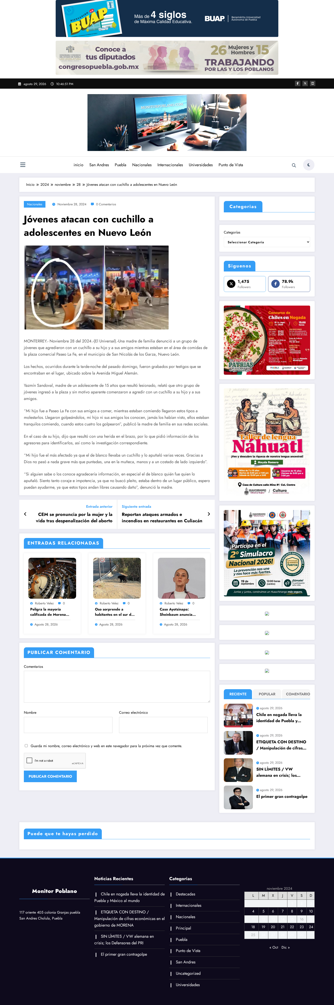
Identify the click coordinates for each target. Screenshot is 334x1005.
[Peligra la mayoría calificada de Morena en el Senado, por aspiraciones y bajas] (52, 577)
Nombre (30, 712)
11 (253, 919)
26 (263, 934)
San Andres (99, 165)
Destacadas (185, 894)
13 (273, 919)
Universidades (201, 165)
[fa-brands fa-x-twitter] (305, 83)
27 (273, 934)
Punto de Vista (231, 165)
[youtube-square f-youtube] (312, 83)
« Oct (273, 947)
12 (263, 919)
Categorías (232, 232)
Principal (183, 928)
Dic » (286, 947)
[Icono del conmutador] (22, 165)
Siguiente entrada (136, 506)
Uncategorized (188, 973)
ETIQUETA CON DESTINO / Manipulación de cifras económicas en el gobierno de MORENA (281, 745)
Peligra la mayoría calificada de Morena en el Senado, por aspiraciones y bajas (48, 612)
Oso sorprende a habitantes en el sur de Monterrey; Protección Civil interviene (114, 612)
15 (292, 919)
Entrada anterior (99, 506)
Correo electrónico (133, 712)
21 (282, 927)
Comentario (297, 694)
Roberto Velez (44, 603)
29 (292, 934)
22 (292, 927)
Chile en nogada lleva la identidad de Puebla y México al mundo (279, 718)
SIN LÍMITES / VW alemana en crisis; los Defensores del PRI (276, 772)
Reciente (238, 694)
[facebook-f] (297, 83)
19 (263, 927)
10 (311, 911)
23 (302, 927)
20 (273, 927)
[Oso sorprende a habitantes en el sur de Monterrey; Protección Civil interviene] (117, 577)
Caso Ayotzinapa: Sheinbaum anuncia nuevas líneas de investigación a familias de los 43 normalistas (179, 612)
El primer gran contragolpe (281, 796)
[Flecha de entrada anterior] (25, 514)
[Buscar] (294, 165)
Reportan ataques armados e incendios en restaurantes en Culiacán (162, 517)
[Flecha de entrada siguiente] (208, 514)
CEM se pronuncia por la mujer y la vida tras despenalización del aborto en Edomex (74, 517)
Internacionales (170, 165)
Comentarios (33, 666)
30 (301, 934)
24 (311, 927)
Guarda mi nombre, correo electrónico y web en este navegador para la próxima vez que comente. (106, 746)
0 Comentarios (106, 204)
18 (253, 927)
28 (283, 934)
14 (282, 919)
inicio (78, 165)
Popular (267, 694)
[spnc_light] (308, 165)
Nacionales (142, 165)
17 (311, 919)
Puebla (120, 165)
